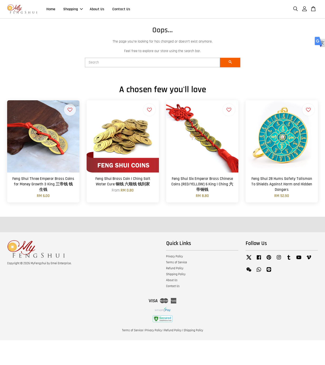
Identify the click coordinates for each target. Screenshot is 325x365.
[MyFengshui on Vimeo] (308, 260)
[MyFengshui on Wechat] (249, 272)
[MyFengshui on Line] (269, 272)
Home (50, 9)
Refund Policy (174, 268)
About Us (97, 9)
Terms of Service (176, 262)
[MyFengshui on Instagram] (279, 260)
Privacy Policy (174, 256)
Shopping (70, 9)
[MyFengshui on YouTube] (298, 260)
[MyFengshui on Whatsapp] (259, 272)
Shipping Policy (176, 274)
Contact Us (121, 9)
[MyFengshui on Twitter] (249, 260)
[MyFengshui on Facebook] (259, 260)
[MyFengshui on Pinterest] (269, 260)
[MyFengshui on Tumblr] (289, 260)
